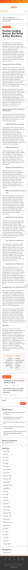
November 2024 (7, 516)
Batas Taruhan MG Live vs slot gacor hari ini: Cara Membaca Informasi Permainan (14, 390)
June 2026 (5, 457)
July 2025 (5, 491)
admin (5, 39)
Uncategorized (6, 27)
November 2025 (7, 479)
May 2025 (5, 497)
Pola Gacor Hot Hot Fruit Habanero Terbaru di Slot (14, 422)
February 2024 (6, 544)
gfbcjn (14, 7)
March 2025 (6, 504)
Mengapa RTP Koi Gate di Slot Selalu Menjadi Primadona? (14, 381)
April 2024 (6, 538)
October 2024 (6, 519)
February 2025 (6, 507)
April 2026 (6, 463)
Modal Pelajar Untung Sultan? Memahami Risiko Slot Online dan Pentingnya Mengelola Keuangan (15, 433)
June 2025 (5, 494)
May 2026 (5, 460)
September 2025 (7, 485)
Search (4, 401)
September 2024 (7, 522)
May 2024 (5, 534)
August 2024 (6, 525)
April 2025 (5, 500)
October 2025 (6, 482)
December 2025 (7, 476)
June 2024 (5, 531)
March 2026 (6, 466)
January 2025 (6, 510)
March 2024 (6, 541)
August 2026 (6, 451)
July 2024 (5, 528)
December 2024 (7, 513)
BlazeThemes (14, 567)
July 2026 (5, 454)
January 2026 (6, 473)
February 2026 (6, 470)
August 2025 (6, 488)
